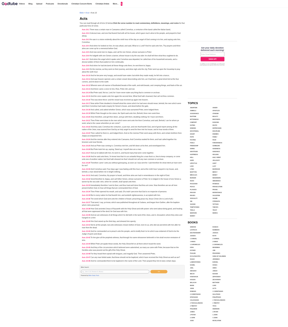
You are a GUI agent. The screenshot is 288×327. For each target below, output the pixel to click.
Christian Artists (102, 4)
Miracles (193, 175)
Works (215, 213)
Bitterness (194, 119)
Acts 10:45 (86, 247)
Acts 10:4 (86, 46)
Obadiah (193, 271)
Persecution (217, 186)
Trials (192, 210)
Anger (215, 107)
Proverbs (216, 253)
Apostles (216, 110)
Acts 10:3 (86, 39)
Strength (216, 201)
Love (192, 166)
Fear (214, 140)
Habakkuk (194, 276)
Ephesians (194, 297)
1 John (215, 315)
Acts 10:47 (86, 257)
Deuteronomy (195, 233)
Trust (215, 210)
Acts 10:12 (86, 85)
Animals (193, 110)
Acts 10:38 (86, 209)
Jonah (215, 271)
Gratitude (194, 151)
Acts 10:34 (86, 192)
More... (115, 4)
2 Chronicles (218, 244)
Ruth (214, 236)
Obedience (217, 181)
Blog (30, 4)
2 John (192, 317)
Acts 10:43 (86, 237)
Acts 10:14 (86, 93)
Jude (192, 320)
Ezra (192, 247)
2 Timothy (193, 306)
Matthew (216, 282)
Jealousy (216, 160)
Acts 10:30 (86, 169)
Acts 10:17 (86, 103)
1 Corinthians (218, 291)
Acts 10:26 (86, 149)
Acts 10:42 (86, 231)
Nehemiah (216, 247)
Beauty (215, 116)
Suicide (193, 204)
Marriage (216, 169)
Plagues (193, 189)
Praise (215, 189)
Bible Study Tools (94, 275)
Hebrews (216, 309)
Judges (193, 236)
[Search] (122, 4)
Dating (192, 125)
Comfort (193, 122)
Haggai (192, 279)
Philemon (193, 309)
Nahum (215, 274)
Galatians (216, 294)
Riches (192, 195)
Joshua (215, 233)
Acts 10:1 (86, 29)
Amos (215, 268)
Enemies (216, 134)
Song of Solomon (219, 256)
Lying (192, 169)
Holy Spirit (217, 157)
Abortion (193, 107)
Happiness (194, 154)
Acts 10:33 (86, 185)
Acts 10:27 (86, 153)
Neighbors (217, 178)
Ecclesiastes (195, 256)
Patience (216, 184)
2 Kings (215, 241)
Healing (216, 154)
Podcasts (50, 4)
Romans (193, 291)
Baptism (193, 116)
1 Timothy (216, 303)
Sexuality (194, 198)
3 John (215, 317)
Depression (217, 128)
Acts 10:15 (86, 96)
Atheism (215, 113)
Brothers (216, 119)
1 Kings (192, 241)
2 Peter (193, 315)
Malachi (193, 282)
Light (214, 163)
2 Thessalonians (196, 303)
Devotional (194, 131)
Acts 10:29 (86, 163)
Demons (193, 128)
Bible (82, 13)
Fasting (193, 140)
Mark (192, 285)
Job (214, 250)
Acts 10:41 (86, 225)
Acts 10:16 (86, 100)
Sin (191, 201)
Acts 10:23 (86, 133)
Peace (192, 186)
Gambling (216, 146)
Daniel (192, 265)
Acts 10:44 (86, 244)
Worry (192, 216)
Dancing (216, 122)
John (192, 288)
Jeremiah (216, 259)
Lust (214, 166)
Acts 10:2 (86, 33)
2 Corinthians (195, 294)
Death (215, 125)
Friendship (194, 146)
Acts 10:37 (86, 202)
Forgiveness (217, 143)
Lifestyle (193, 163)
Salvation (216, 195)
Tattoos (216, 204)
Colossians (194, 300)
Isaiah (192, 259)
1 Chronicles (195, 244)
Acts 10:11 (86, 79)
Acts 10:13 (86, 89)
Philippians (217, 297)
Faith (192, 137)
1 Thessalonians (219, 300)
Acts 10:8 (86, 66)
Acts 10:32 (86, 179)
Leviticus (193, 230)
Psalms (193, 253)
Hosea (215, 265)
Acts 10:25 (86, 146)
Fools (192, 143)
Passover (193, 184)
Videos (22, 4)
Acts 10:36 (86, 199)
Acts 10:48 (86, 261)
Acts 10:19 (86, 113)
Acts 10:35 (86, 195)
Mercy (215, 172)
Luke (214, 285)
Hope (192, 160)
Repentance (217, 192)
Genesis (193, 227)
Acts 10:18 (86, 110)
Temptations (194, 207)
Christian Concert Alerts (81, 4)
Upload (39, 4)
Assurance (194, 113)
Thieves (215, 207)
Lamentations (195, 262)
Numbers (216, 230)
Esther (193, 250)
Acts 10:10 (86, 75)
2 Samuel (216, 238)
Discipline (216, 131)
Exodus (215, 227)
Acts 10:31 (86, 175)
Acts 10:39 (86, 215)
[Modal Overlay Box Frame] (212, 56)
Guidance (216, 151)
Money (215, 175)
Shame (215, 198)
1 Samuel (193, 238)
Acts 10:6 (86, 56)
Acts (87, 13)
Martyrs (193, 172)
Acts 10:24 (86, 139)
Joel (192, 268)
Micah (192, 274)
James (192, 312)
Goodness (216, 148)
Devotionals (63, 4)
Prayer (193, 192)
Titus (214, 306)
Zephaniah (216, 276)
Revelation (217, 320)
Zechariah (217, 279)
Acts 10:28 (86, 156)
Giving (192, 148)
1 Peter (215, 312)
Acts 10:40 (86, 221)
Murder (193, 178)
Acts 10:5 (86, 52)
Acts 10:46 (86, 254)
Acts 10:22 (86, 127)
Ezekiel (215, 262)
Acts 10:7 (86, 59)
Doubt (192, 134)
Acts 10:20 (86, 117)
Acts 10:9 (86, 69)
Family (215, 137)
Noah (192, 181)
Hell (192, 157)
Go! (159, 271)
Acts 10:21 (86, 120)
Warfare (193, 213)
